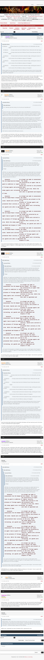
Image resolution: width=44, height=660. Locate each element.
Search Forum (13, 22)
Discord (28, 29)
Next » (22, 637)
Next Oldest (4, 635)
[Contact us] (9, 652)
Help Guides (23, 28)
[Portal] (6, 652)
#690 (42, 616)
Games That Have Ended (20, 25)
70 (16, 637)
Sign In (15, 18)
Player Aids (5, 28)
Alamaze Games (12, 25)
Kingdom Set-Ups (31, 28)
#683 (42, 154)
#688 (42, 581)
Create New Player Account (35, 16)
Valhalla (23, 29)
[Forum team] (14, 652)
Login (32, 4)
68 (12, 637)
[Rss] (1, 652)
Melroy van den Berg (28, 656)
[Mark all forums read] (17, 652)
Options (40, 34)
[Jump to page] (25, 32)
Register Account (39, 4)
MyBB (17, 656)
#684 (42, 257)
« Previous (6, 637)
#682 (42, 99)
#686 (42, 445)
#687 (42, 463)
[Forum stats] (11, 652)
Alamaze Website (3, 22)
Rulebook (11, 28)
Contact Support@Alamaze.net (24, 22)
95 (20, 637)
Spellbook (17, 28)
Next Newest (39, 635)
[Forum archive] (4, 652)
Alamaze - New (5, 25)
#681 (42, 41)
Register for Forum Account (13, 16)
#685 (42, 366)
